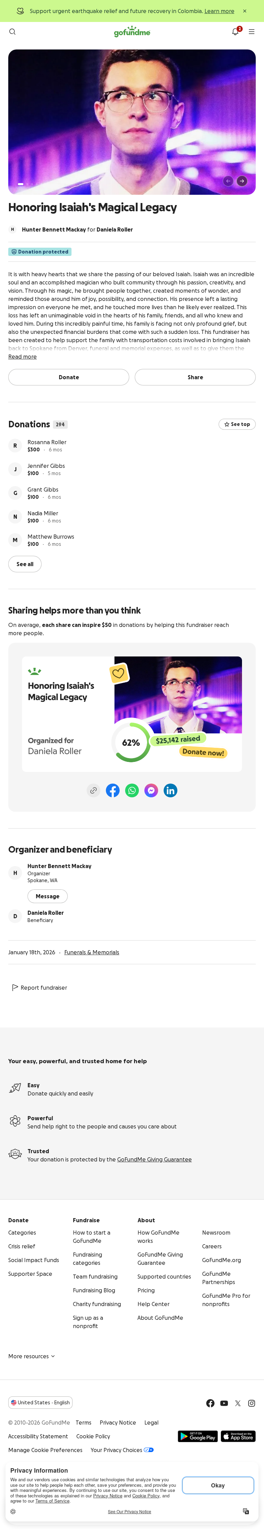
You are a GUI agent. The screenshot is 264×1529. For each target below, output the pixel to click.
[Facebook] (113, 790)
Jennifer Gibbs (46, 466)
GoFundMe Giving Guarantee (154, 1159)
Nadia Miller (43, 513)
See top (240, 424)
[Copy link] (93, 790)
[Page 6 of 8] (45, 184)
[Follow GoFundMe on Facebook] (210, 1403)
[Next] (242, 181)
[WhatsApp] (132, 790)
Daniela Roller (46, 913)
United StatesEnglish (44, 1402)
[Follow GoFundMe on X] (238, 1403)
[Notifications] (235, 31)
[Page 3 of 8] (32, 184)
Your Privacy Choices (116, 1450)
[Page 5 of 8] (42, 184)
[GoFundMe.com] (132, 31)
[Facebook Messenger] (151, 790)
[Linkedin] (170, 790)
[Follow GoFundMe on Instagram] (251, 1403)
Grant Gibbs (43, 489)
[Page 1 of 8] (20, 184)
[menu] (251, 31)
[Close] (244, 10)
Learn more (219, 11)
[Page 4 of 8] (37, 184)
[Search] (12, 31)
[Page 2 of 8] (27, 184)
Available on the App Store (238, 1436)
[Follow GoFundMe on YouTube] (224, 1403)
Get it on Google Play (198, 1436)
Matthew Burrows (51, 536)
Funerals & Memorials (91, 952)
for (77, 229)
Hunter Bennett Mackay (59, 866)
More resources (28, 1356)
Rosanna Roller (47, 442)
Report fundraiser (44, 988)
